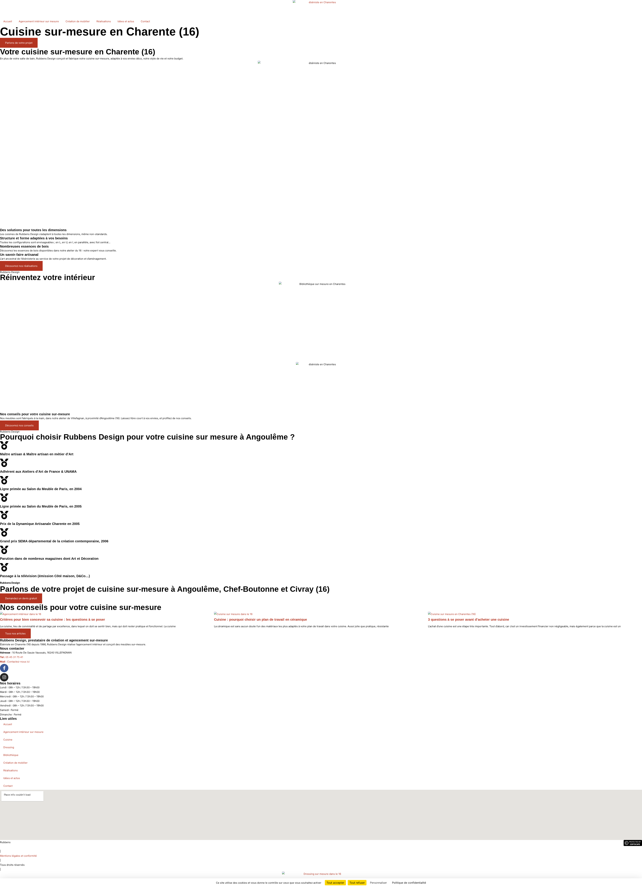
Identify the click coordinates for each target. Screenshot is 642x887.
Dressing (8, 747)
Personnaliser (378, 882)
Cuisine (7, 739)
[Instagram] (4, 677)
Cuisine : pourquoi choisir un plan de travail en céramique (260, 619)
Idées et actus (126, 21)
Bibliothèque (10, 755)
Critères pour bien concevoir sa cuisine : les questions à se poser (52, 619)
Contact (145, 21)
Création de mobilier (78, 21)
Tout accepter (335, 882)
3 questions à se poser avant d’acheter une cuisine (468, 619)
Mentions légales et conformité (18, 855)
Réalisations (103, 21)
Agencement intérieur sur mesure (39, 21)
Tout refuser (357, 882)
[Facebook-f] (4, 668)
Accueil (7, 21)
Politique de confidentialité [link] (409, 882)
